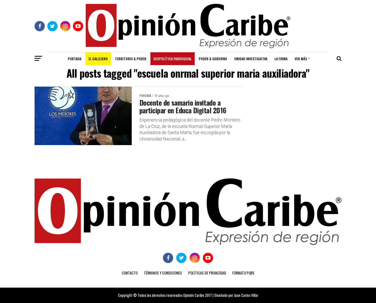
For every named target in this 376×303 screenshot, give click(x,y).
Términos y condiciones (163, 273)
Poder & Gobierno (213, 58)
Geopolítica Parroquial (172, 58)
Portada (74, 58)
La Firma (280, 58)
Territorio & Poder (130, 58)
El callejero (98, 58)
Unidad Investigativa (250, 58)
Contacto (130, 273)
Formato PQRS (243, 273)
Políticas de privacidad (207, 273)
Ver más (301, 58)
